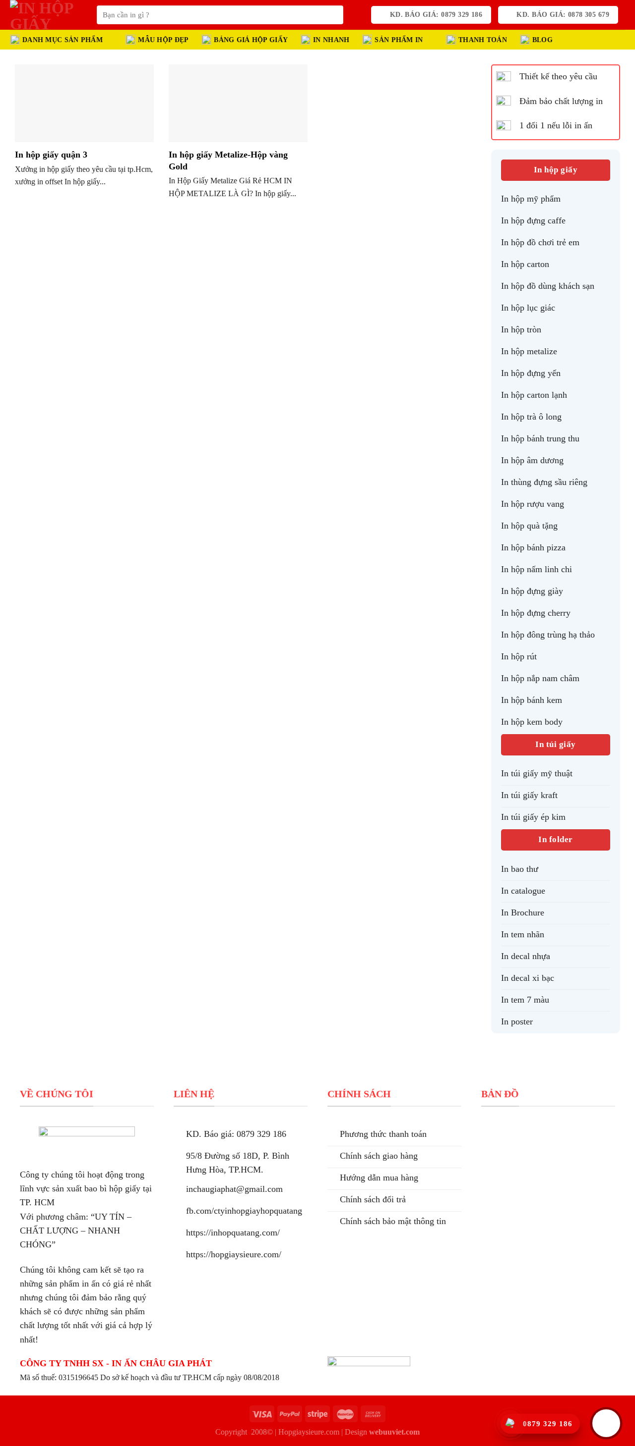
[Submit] (333, 15)
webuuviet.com (394, 1432)
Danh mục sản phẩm (62, 40)
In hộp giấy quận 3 (51, 155)
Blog (542, 40)
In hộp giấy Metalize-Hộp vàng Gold (228, 160)
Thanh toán (482, 40)
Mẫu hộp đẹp (163, 40)
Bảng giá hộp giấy (251, 40)
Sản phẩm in (399, 40)
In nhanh (331, 40)
